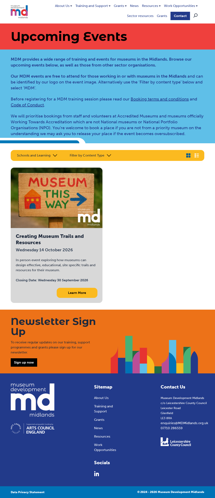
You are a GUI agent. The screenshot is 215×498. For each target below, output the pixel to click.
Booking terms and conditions (160, 99)
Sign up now (24, 362)
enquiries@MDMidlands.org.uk (184, 423)
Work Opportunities (179, 6)
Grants (119, 6)
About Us (62, 6)
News (134, 6)
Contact (180, 16)
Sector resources (140, 16)
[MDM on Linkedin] (96, 473)
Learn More (77, 293)
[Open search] (195, 15)
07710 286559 (172, 428)
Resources (150, 6)
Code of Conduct (27, 104)
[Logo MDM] (19, 11)
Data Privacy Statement (28, 492)
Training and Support (91, 6)
